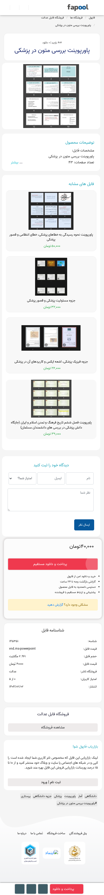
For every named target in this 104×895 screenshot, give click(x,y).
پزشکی (58, 796)
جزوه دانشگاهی (42, 796)
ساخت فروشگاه (56, 833)
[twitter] (61, 880)
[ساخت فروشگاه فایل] (22, 7)
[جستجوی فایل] (31, 7)
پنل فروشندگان (78, 833)
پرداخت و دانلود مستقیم (50, 564)
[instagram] (52, 880)
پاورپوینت (70, 796)
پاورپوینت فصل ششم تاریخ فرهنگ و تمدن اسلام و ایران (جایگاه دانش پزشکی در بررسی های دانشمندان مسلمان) (51, 425)
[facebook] (33, 880)
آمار (80, 796)
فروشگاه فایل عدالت (52, 17)
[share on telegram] (46, 695)
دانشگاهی (91, 796)
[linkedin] (71, 880)
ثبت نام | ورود (51, 782)
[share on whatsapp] (53, 695)
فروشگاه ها (76, 17)
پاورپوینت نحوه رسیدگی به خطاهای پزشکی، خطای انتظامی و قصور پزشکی (51, 237)
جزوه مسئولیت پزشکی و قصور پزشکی (51, 300)
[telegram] (43, 880)
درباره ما (22, 833)
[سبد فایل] (6, 7)
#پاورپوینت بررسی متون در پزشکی (77, 803)
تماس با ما (37, 833)
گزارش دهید (55, 604)
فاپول (92, 17)
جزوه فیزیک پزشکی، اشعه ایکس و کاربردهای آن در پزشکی (51, 361)
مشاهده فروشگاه (53, 727)
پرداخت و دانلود (63, 889)
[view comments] (59, 695)
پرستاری (26, 796)
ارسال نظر (84, 524)
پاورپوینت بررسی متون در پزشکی (73, 25)
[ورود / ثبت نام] (12, 7)
